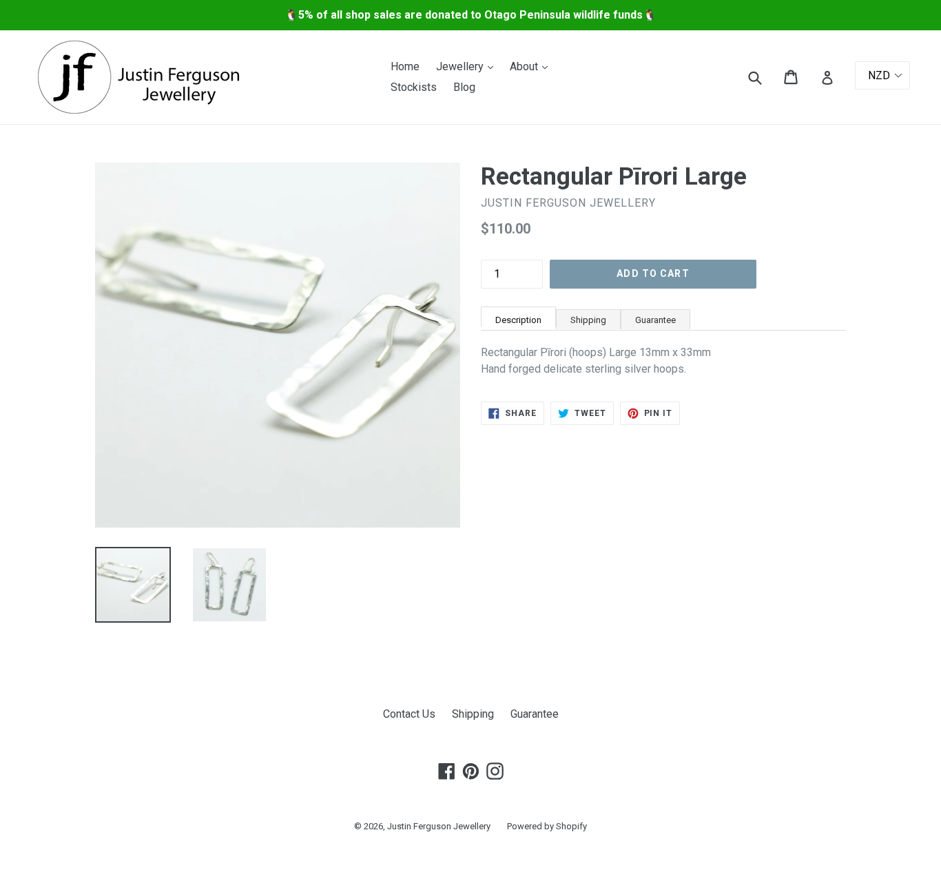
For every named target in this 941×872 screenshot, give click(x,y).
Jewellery (468, 66)
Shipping (588, 320)
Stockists (414, 87)
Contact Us (409, 713)
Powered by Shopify (547, 826)
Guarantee (655, 320)
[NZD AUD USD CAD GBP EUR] (882, 75)
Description (518, 320)
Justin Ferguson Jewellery (438, 826)
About (532, 66)
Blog (464, 87)
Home (405, 66)
